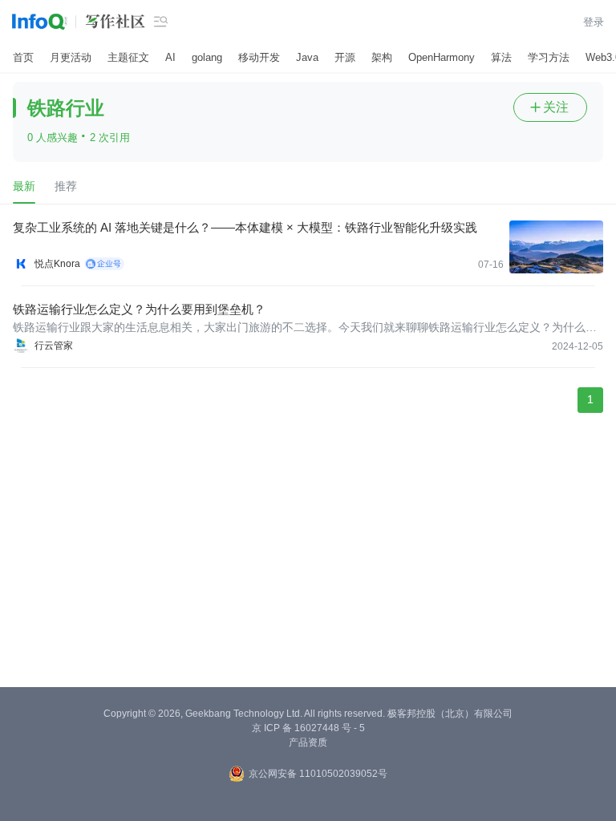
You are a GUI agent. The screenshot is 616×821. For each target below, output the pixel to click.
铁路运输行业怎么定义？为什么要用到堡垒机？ (139, 309)
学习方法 (548, 57)
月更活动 (70, 57)
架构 (381, 57)
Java (307, 57)
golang (207, 57)
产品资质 (308, 742)
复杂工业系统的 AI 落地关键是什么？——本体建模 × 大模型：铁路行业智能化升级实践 (245, 227)
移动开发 (259, 57)
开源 (344, 57)
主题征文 (128, 57)
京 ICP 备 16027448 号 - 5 (308, 728)
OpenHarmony (441, 57)
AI (170, 57)
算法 (501, 57)
